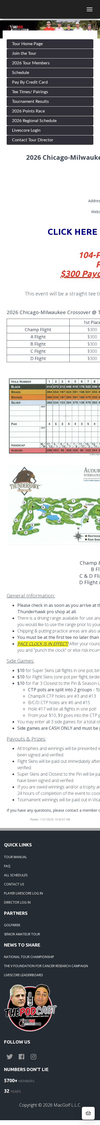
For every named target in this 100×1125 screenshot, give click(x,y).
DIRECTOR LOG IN (17, 902)
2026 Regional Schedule (34, 121)
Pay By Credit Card (30, 82)
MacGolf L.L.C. (67, 1105)
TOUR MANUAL (15, 857)
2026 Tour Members (31, 63)
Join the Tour (24, 53)
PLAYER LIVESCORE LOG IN (23, 893)
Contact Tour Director (32, 140)
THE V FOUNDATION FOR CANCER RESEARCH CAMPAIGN (46, 966)
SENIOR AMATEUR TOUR (22, 934)
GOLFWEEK (12, 925)
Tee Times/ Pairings (30, 92)
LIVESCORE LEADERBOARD (23, 975)
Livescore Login (26, 130)
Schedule (20, 73)
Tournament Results (30, 101)
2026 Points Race (28, 111)
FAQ (7, 866)
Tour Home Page (27, 44)
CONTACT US (14, 884)
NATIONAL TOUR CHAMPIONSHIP (29, 957)
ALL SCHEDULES (15, 875)
